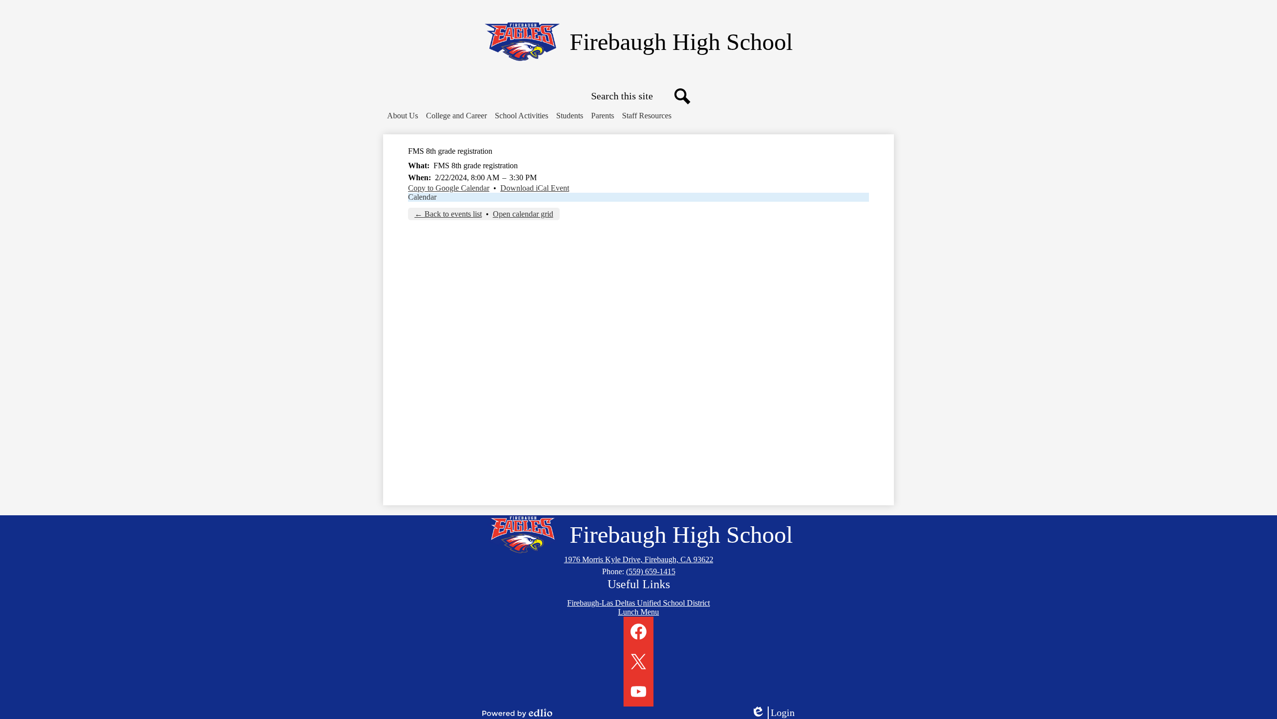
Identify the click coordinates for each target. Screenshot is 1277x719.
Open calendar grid (523, 214)
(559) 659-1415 (650, 571)
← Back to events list (448, 214)
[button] (402, 115)
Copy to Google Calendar (448, 188)
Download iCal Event (534, 188)
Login (776, 713)
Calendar (422, 197)
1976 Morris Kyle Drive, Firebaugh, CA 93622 (638, 559)
